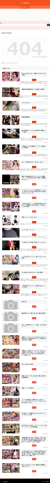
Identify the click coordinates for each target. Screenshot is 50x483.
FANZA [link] (34, 184)
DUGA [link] (34, 79)
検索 (1, 23)
